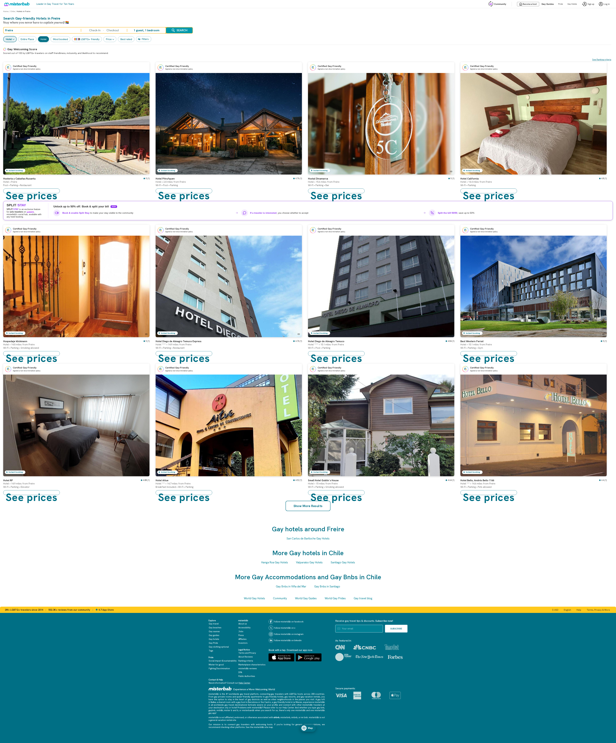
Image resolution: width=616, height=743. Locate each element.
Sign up (591, 4)
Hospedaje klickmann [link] (15, 341)
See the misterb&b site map (259, 727)
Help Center (244, 683)
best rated (126, 39)
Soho (213, 702)
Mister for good (216, 664)
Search (182, 30)
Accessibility (244, 627)
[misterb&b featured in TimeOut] (392, 647)
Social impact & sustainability (223, 660)
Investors (243, 643)
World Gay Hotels (254, 598)
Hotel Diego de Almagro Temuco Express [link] (178, 341)
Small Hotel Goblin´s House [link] (323, 480)
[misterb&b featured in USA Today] (343, 657)
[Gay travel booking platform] (220, 688)
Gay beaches (215, 627)
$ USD (555, 609)
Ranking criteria (245, 660)
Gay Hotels (572, 4)
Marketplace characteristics (251, 664)
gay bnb (320, 707)
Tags (211, 650)
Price (109, 39)
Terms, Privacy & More (598, 609)
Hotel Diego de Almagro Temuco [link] (326, 341)
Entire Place (27, 39)
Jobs (240, 631)
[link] (144, 172)
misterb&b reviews (247, 668)
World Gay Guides (306, 598)
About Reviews (245, 656)
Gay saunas (214, 631)
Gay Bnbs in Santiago (327, 586)
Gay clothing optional (219, 646)
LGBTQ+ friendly (89, 39)
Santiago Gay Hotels (343, 562)
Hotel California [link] (469, 178)
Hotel (9, 39)
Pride (560, 4)
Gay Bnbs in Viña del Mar (291, 586)
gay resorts (290, 696)
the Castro (266, 702)
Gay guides (214, 635)
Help (579, 609)
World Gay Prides (335, 598)
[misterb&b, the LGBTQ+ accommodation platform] (16, 4)
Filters (145, 39)
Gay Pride (213, 643)
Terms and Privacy (247, 653)
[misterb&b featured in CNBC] (364, 647)
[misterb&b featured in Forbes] (395, 657)
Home (6, 11)
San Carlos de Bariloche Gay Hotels (308, 538)
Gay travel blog (363, 598)
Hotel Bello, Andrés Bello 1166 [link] (477, 480)
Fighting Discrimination (219, 668)
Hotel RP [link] (8, 480)
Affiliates (242, 639)
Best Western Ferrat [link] (471, 341)
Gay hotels (214, 639)
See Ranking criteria (601, 60)
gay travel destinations (236, 705)
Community (500, 4)
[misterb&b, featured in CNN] (340, 647)
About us (242, 623)
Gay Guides (547, 4)
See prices (31, 191)
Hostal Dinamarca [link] (318, 178)
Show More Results (308, 506)
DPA (240, 672)
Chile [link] (12, 11)
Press (241, 635)
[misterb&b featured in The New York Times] (369, 657)
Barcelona (253, 702)
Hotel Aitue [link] (162, 480)
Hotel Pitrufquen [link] (165, 178)
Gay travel (214, 623)
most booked (60, 39)
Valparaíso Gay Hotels (309, 562)
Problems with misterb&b (250, 707)
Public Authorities (246, 676)
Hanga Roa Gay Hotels (274, 562)
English (567, 609)
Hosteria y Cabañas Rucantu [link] (19, 178)
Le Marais (297, 702)
